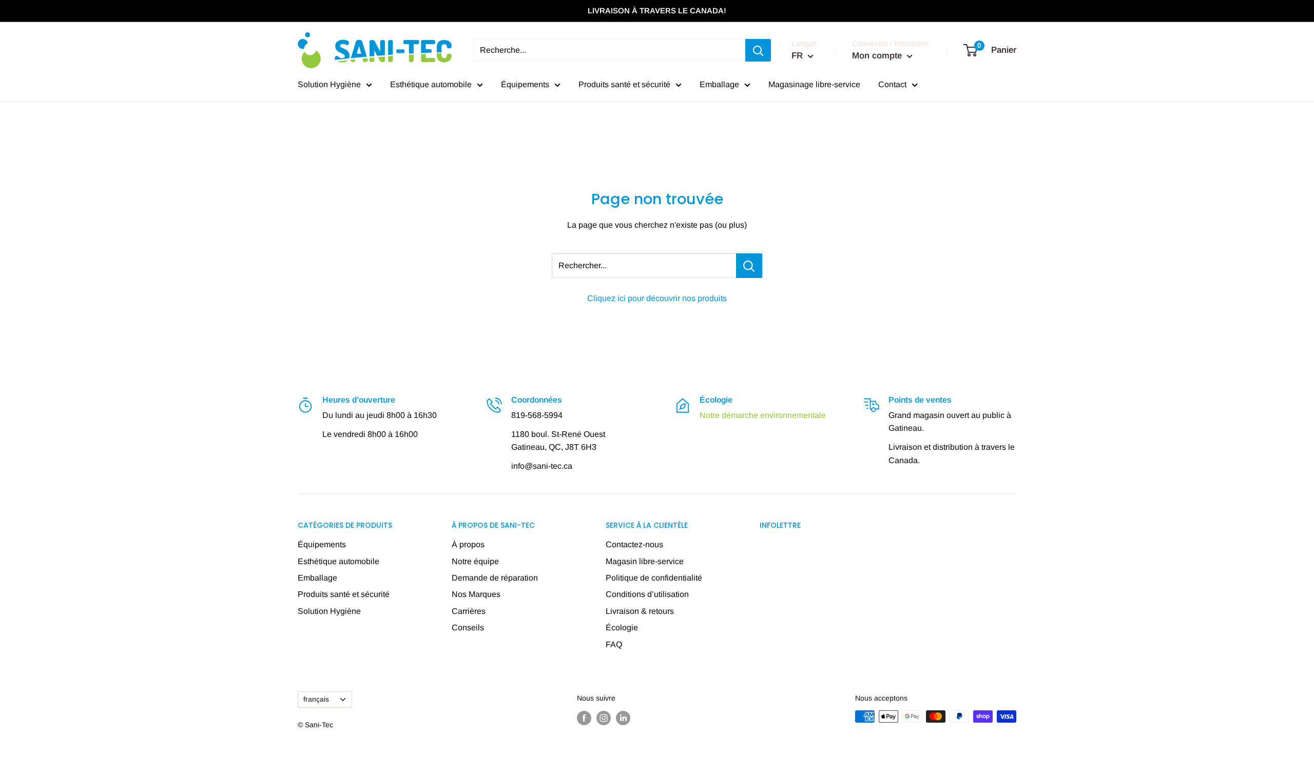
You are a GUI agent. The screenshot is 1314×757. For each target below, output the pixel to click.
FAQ (614, 644)
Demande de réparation (495, 577)
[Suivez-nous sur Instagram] (603, 717)
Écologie (622, 627)
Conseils (468, 627)
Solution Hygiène (329, 84)
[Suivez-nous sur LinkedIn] (623, 717)
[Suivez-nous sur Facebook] (584, 717)
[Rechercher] (758, 50)
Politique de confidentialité (654, 577)
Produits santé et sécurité (624, 84)
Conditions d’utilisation (647, 594)
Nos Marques (476, 594)
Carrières (469, 611)
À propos (468, 544)
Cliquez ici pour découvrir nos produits (657, 298)
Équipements (525, 84)
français (316, 699)
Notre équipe (475, 561)
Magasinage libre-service (814, 84)
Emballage (719, 84)
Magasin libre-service (645, 561)
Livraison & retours (640, 611)
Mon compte (878, 56)
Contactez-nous (634, 544)
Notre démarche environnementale (763, 415)
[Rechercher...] (749, 265)
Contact (892, 84)
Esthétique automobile (431, 84)
